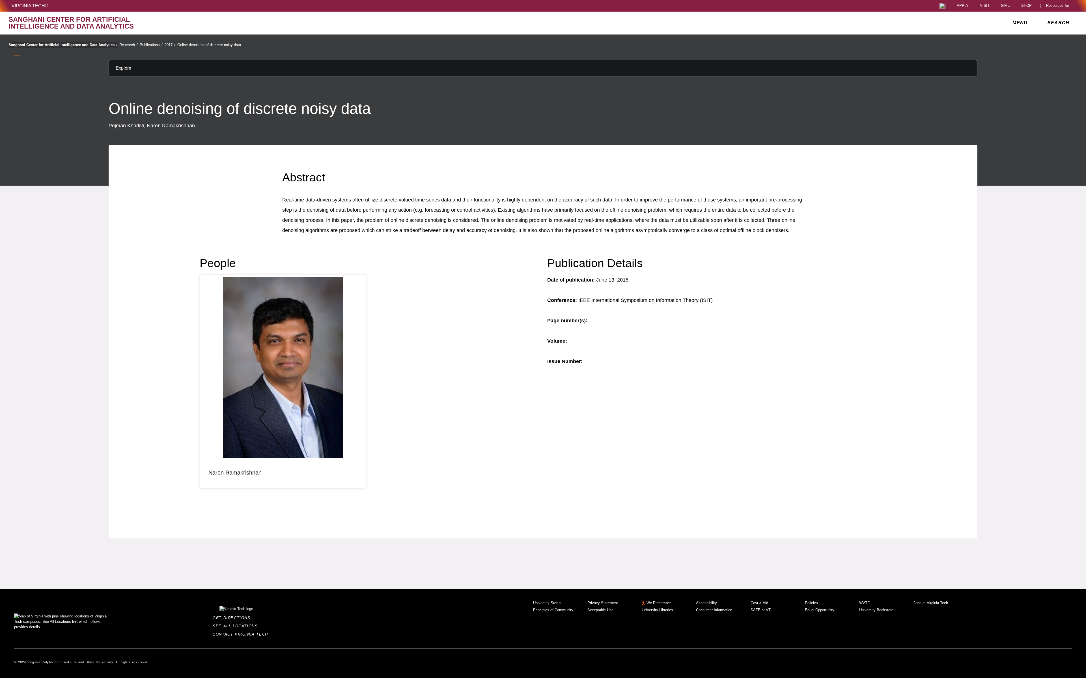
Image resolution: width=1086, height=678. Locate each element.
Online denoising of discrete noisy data (209, 45)
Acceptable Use (600, 610)
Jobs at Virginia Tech (930, 603)
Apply (963, 6)
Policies (811, 603)
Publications (151, 45)
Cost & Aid (759, 603)
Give (1005, 6)
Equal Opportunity (819, 610)
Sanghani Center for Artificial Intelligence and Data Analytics (62, 45)
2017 (170, 45)
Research (128, 45)
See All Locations (237, 626)
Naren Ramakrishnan (235, 472)
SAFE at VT (761, 610)
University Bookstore (876, 610)
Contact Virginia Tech (242, 634)
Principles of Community (553, 610)
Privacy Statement (602, 603)
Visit (985, 6)
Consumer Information (714, 610)
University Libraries (657, 610)
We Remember (659, 603)
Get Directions (233, 618)
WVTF (864, 603)
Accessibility (706, 603)
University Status (547, 603)
